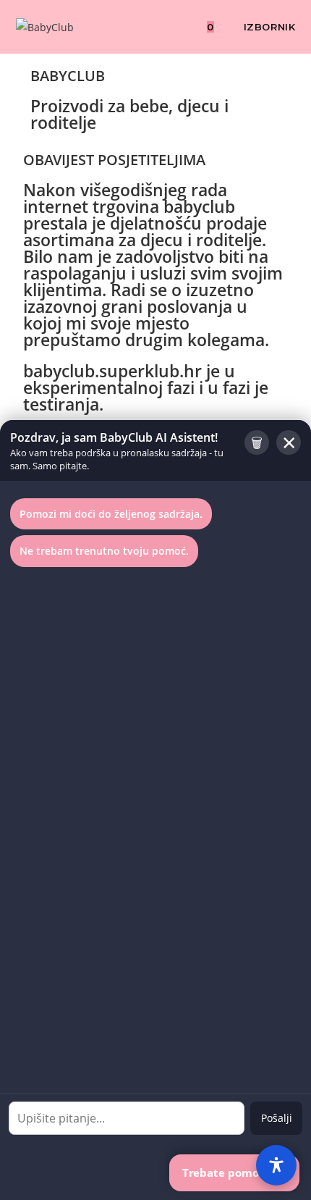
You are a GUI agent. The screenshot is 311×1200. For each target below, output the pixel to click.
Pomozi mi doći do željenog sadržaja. (111, 514)
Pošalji (276, 1118)
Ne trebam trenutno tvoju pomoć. (104, 551)
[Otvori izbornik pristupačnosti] (276, 1165)
